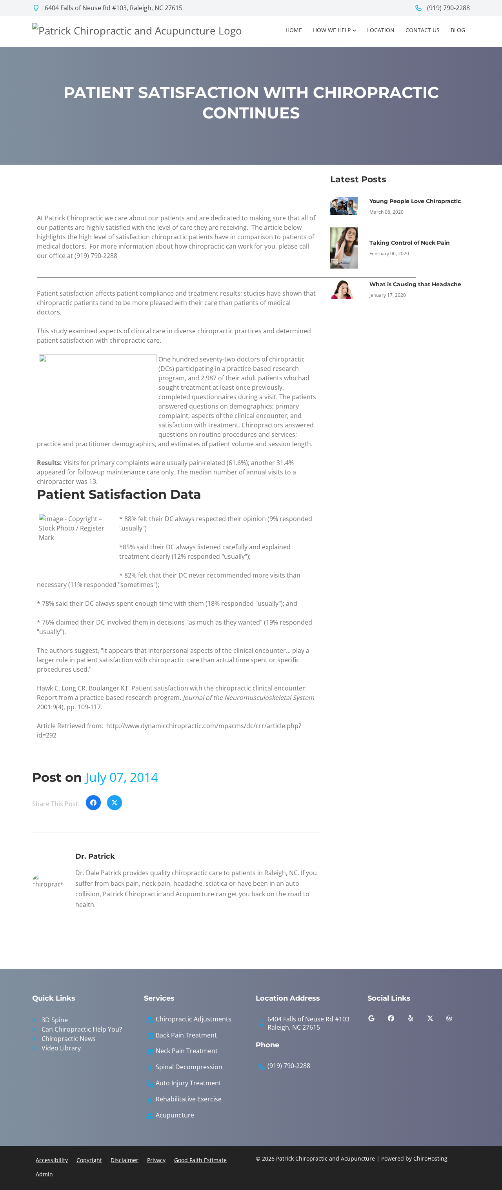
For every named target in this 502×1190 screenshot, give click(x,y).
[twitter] (436, 1020)
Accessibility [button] (52, 1160)
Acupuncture (175, 1115)
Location (381, 30)
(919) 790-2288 (448, 8)
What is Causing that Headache (415, 284)
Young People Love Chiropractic (415, 201)
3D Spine (55, 1020)
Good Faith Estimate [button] (200, 1160)
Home (294, 30)
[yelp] (416, 1020)
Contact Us (423, 30)
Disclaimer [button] (124, 1160)
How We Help (332, 30)
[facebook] (397, 1020)
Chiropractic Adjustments (193, 1019)
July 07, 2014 (121, 777)
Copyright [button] (89, 1160)
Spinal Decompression (189, 1067)
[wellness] (455, 1020)
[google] (377, 1020)
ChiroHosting (430, 1158)
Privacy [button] (156, 1160)
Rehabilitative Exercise (189, 1099)
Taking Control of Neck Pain (409, 242)
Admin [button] (44, 1174)
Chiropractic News (69, 1038)
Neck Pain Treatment (187, 1051)
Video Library (61, 1048)
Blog (458, 30)
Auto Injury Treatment (188, 1083)
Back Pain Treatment (186, 1035)
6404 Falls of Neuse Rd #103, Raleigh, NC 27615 (112, 8)
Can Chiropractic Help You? (82, 1029)
